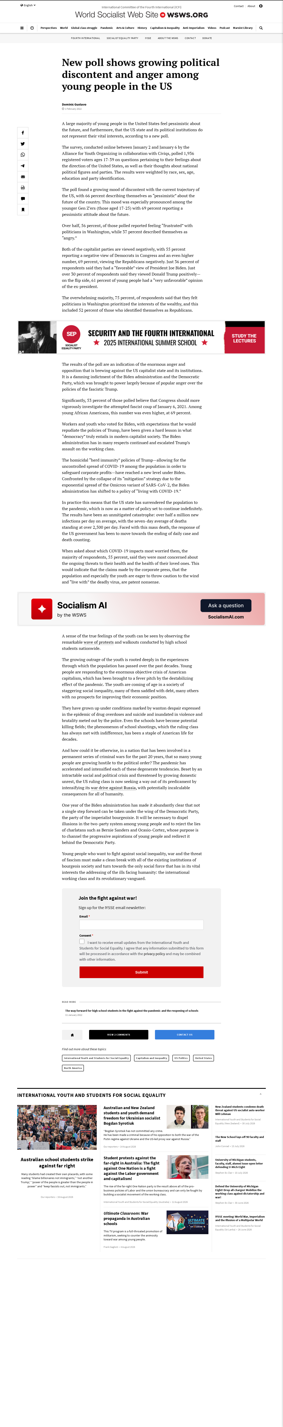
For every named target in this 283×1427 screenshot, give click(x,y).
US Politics (181, 1058)
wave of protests (99, 642)
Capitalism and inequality (151, 1058)
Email (83, 916)
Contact (239, 6)
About (251, 6)
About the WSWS (168, 38)
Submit (141, 972)
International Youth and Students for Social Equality (96, 1058)
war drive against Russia (113, 787)
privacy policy (154, 953)
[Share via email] (22, 176)
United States (203, 1058)
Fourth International (85, 38)
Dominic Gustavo (74, 104)
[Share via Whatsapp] (22, 154)
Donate (207, 38)
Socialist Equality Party (122, 38)
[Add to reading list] (22, 209)
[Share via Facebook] (22, 132)
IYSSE (148, 38)
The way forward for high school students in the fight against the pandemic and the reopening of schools (131, 1011)
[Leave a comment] (22, 198)
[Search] (261, 30)
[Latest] (32, 30)
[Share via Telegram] (22, 165)
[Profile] (260, 7)
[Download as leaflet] (22, 187)
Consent (85, 935)
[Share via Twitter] (22, 143)
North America (73, 1068)
